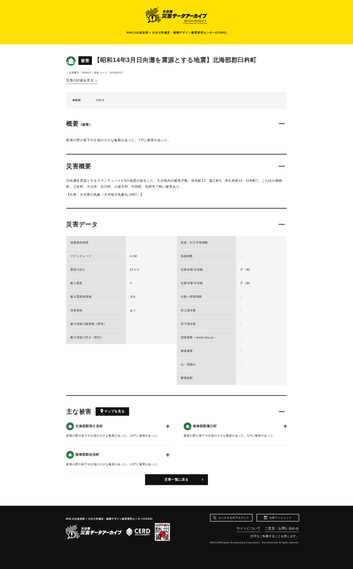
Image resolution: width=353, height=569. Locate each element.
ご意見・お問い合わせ (282, 528)
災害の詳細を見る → (82, 80)
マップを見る (114, 411)
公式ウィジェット (280, 517)
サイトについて (249, 528)
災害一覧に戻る (176, 479)
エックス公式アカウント (233, 517)
